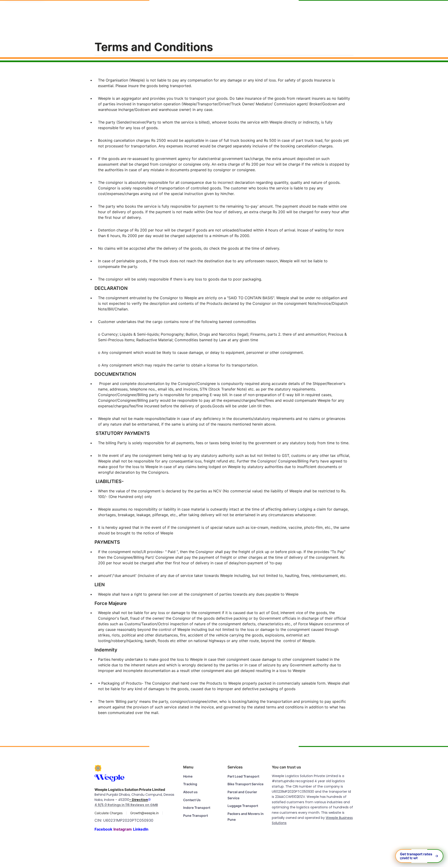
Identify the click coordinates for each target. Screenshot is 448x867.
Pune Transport (195, 815)
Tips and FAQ (315, 11)
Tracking (262, 11)
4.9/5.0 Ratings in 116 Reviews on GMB (126, 805)
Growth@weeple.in (144, 813)
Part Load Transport (243, 776)
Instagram (122, 829)
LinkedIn (140, 829)
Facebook (103, 829)
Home (192, 11)
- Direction (138, 799)
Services (212, 11)
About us (286, 11)
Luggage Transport (243, 806)
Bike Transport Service (245, 784)
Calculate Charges (108, 813)
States (237, 11)
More (369, 11)
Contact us (346, 11)
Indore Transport (196, 808)
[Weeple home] (28, 11)
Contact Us (192, 800)
